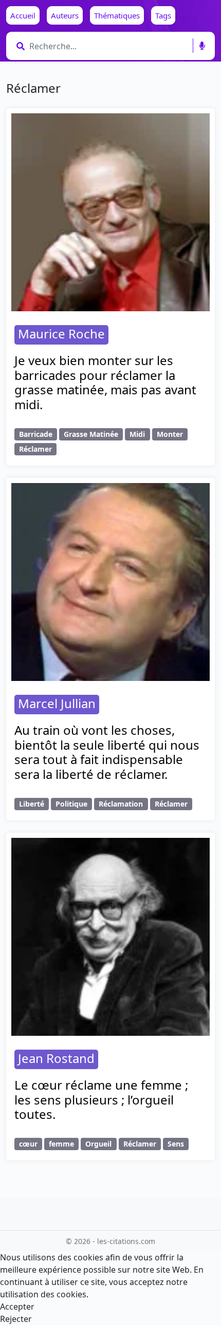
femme (61, 1144)
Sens (176, 1144)
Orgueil (98, 1144)
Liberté (31, 804)
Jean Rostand (56, 1058)
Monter (170, 434)
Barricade (35, 434)
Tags (163, 15)
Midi (137, 434)
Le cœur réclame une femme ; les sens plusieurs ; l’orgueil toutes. (101, 1099)
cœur (28, 1144)
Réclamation (121, 804)
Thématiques (117, 15)
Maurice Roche (61, 333)
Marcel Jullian (57, 703)
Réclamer (35, 449)
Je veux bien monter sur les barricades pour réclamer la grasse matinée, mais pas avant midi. (105, 382)
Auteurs (65, 15)
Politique (71, 804)
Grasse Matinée (91, 434)
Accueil (22, 15)
